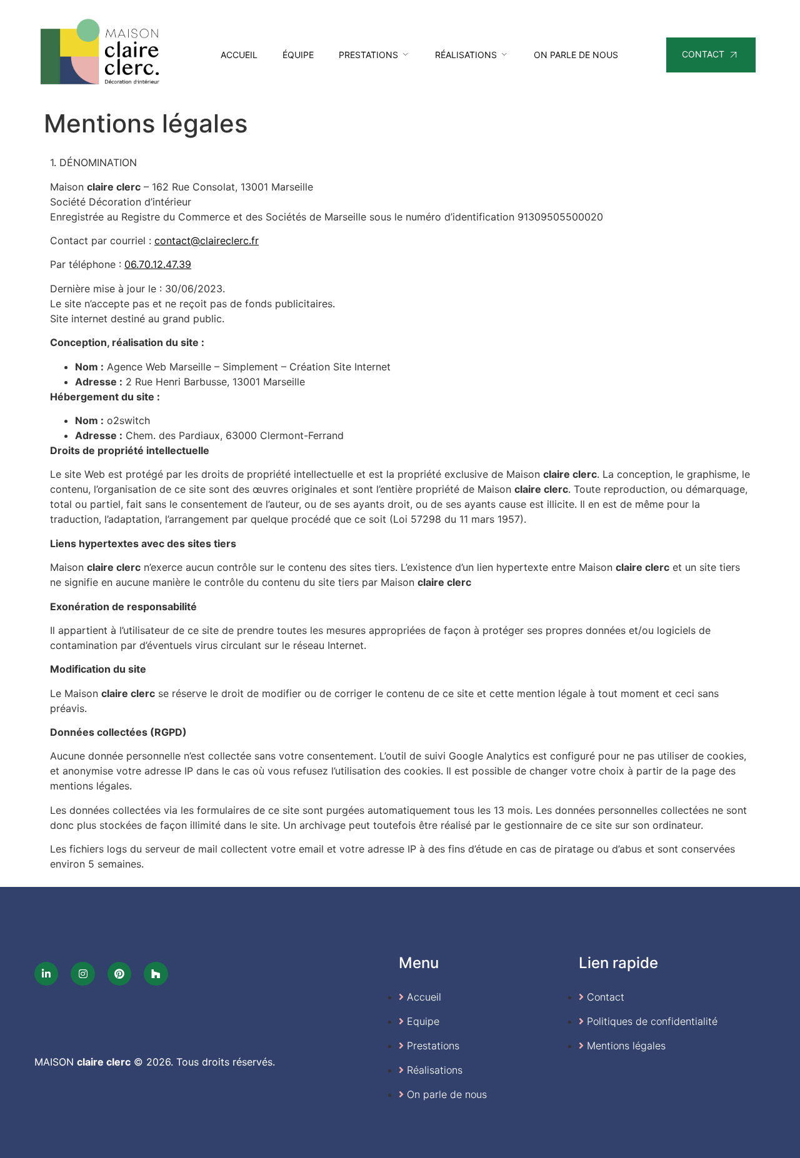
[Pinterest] (119, 974)
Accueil (239, 54)
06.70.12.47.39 (157, 264)
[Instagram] (82, 974)
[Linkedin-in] (46, 974)
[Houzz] (156, 974)
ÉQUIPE (298, 54)
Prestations (368, 54)
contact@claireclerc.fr (206, 240)
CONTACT (703, 54)
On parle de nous (576, 54)
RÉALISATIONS (466, 54)
